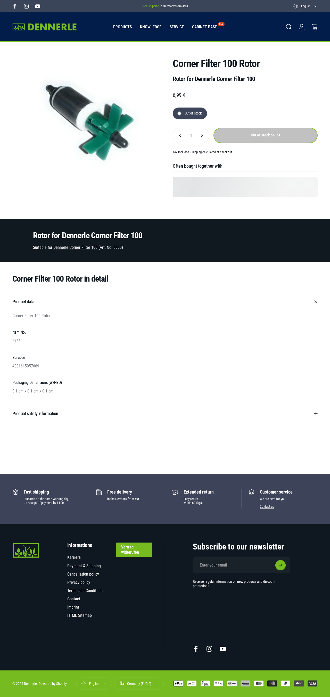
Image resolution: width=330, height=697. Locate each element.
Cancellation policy (83, 574)
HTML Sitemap (79, 615)
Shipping (196, 152)
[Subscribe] (280, 565)
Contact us (267, 507)
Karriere (74, 557)
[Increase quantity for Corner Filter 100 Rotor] (203, 135)
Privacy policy (78, 582)
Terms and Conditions (85, 590)
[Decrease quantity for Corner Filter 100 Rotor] (179, 135)
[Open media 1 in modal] (84, 124)
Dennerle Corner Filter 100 (75, 247)
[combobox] (305, 6)
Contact (73, 598)
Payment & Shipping (84, 565)
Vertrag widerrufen (130, 550)
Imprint (73, 607)
